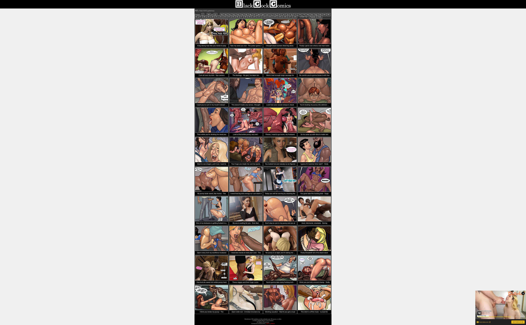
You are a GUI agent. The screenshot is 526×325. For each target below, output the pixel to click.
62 (234, 15)
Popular (313, 17)
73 (279, 15)
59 (222, 15)
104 (274, 17)
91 (217, 17)
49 (209, 15)
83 (320, 15)
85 (329, 15)
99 (250, 17)
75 (287, 15)
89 (209, 17)
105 (279, 17)
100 (254, 17)
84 (324, 15)
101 (259, 17)
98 (246, 17)
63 (238, 15)
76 (292, 15)
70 (267, 15)
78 (300, 15)
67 (255, 15)
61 (230, 15)
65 (246, 15)
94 (229, 17)
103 (269, 17)
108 (294, 17)
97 (241, 17)
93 (225, 17)
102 (264, 17)
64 (242, 15)
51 (215, 15)
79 (304, 15)
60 (226, 15)
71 (271, 15)
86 (196, 17)
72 (275, 15)
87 (200, 17)
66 (250, 15)
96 (237, 17)
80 (308, 15)
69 (263, 15)
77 (296, 15)
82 (316, 15)
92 (221, 17)
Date (319, 17)
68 (259, 15)
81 (312, 15)
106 (284, 17)
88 (204, 17)
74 (283, 15)
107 (289, 17)
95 (233, 17)
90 (213, 17)
